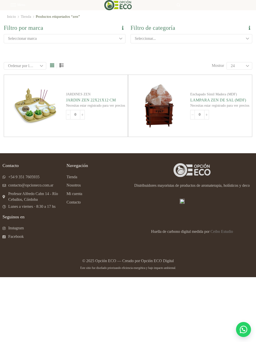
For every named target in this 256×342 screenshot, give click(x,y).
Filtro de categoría (152, 28)
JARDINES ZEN (78, 94)
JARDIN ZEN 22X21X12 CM (91, 100)
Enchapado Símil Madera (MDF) (213, 94)
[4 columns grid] (52, 65)
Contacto (73, 202)
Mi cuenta (74, 194)
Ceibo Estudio (221, 231)
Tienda (26, 17)
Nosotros (73, 185)
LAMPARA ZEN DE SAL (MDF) (218, 100)
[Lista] (61, 65)
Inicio (11, 17)
